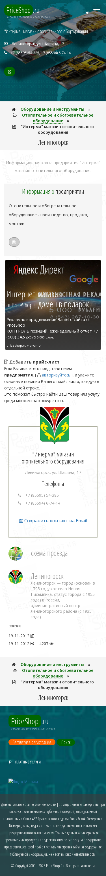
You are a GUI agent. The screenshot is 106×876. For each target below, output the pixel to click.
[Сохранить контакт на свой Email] (9, 71)
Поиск (65, 742)
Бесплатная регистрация (32, 742)
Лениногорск (47, 576)
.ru (23, 10)
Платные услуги (28, 761)
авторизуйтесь (56, 375)
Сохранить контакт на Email (55, 521)
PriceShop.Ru (55, 865)
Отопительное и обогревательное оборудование (57, 117)
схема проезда (49, 553)
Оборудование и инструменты (52, 109)
